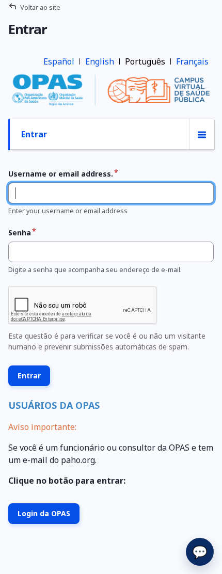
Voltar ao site (40, 7)
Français (192, 61)
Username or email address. (60, 174)
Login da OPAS (44, 513)
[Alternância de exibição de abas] (201, 134)
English (99, 61)
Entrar (34, 134)
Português (145, 61)
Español (58, 61)
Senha (19, 232)
